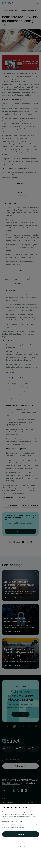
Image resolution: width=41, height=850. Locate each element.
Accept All (20, 834)
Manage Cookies (20, 847)
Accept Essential (20, 841)
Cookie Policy (18, 821)
